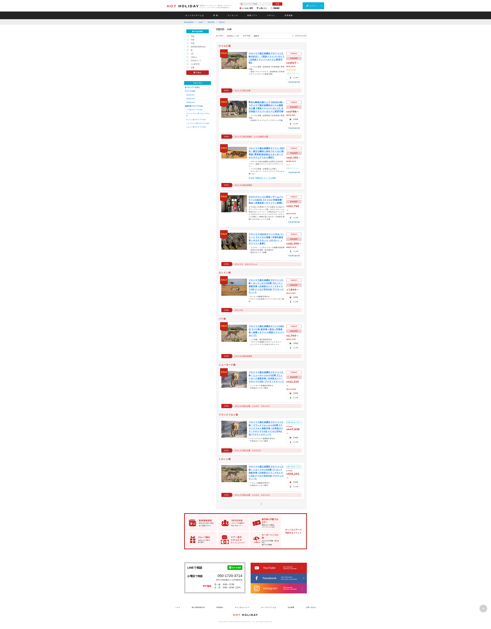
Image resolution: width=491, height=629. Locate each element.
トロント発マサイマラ (196, 127)
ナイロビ (255, 406)
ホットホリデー (189, 22)
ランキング (233, 15)
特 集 (215, 15)
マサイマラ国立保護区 (243, 136)
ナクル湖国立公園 (261, 136)
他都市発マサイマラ (194, 106)
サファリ (222, 22)
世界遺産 (289, 15)
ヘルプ (177, 607)
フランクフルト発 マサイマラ (197, 115)
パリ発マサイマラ (194, 110)
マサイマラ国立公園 (242, 90)
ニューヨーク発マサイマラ (197, 123)
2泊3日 (190, 99)
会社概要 (291, 607)
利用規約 (219, 607)
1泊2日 (190, 95)
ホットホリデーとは (194, 15)
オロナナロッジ (251, 264)
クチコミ (271, 15)
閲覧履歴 (276, 8)
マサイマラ (210, 22)
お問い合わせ (311, 607)
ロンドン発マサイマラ (196, 120)
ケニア (201, 22)
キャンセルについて (242, 607)
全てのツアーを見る (192, 87)
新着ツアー (252, 15)
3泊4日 (190, 102)
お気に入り (263, 8)
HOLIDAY (183, 6)
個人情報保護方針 (198, 607)
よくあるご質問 (247, 8)
